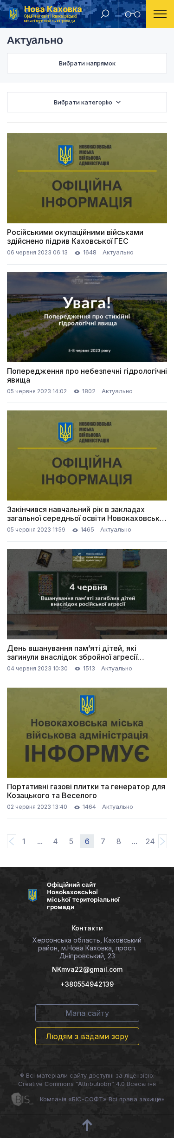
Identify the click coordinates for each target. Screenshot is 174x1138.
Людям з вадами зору (87, 1036)
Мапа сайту (87, 1013)
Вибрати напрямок (87, 63)
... (40, 841)
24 (150, 841)
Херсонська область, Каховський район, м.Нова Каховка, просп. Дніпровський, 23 (87, 948)
